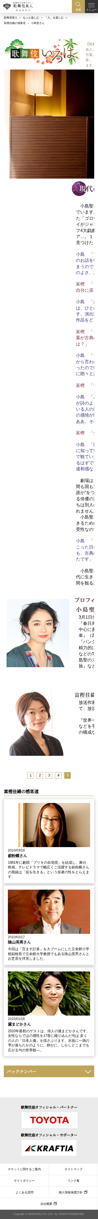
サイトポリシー (24, 1180)
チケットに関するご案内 (24, 1169)
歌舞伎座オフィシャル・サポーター (49, 1134)
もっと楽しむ (31, 17)
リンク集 (73, 1180)
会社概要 (46, 1203)
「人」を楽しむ (54, 17)
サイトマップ (73, 1169)
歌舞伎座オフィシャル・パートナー (49, 1107)
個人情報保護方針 (71, 1192)
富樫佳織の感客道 (15, 23)
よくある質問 (24, 1192)
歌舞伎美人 (10, 17)
